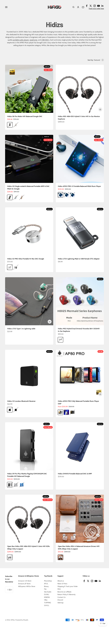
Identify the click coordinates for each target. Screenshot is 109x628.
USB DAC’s (45, 40)
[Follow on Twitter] (90, 5)
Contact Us (61, 597)
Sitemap (60, 603)
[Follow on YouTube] (98, 5)
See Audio (47, 592)
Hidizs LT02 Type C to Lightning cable (21, 329)
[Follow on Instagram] (94, 5)
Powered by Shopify (21, 620)
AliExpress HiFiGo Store (26, 586)
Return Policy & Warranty (66, 594)
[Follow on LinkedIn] (102, 5)
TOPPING (47, 603)
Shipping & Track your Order (67, 586)
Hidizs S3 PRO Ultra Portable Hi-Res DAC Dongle (25, 259)
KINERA (47, 597)
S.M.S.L (46, 605)
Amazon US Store (24, 581)
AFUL (46, 584)
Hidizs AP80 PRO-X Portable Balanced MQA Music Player (79, 186)
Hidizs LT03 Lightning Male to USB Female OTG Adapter (79, 259)
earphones (33, 40)
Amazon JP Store (24, 584)
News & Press (62, 584)
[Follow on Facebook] (86, 5)
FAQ (59, 589)
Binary (46, 586)
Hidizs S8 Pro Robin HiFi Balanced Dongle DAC (24, 116)
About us (60, 581)
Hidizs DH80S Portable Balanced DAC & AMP (75, 474)
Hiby (45, 600)
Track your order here (96, 9)
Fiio (45, 589)
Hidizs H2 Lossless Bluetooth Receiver (21, 401)
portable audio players (21, 40)
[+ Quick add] (100, 109)
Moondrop (48, 581)
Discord (60, 600)
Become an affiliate (64, 592)
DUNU (46, 594)
